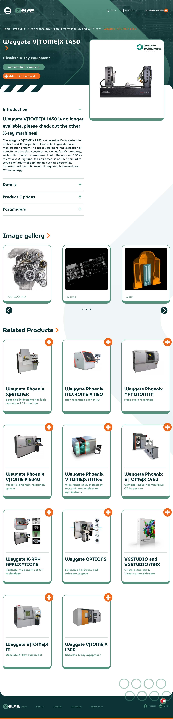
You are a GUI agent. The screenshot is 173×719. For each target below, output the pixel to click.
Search (112, 10)
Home (7, 28)
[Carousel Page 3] (90, 309)
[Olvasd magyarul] (163, 701)
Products (19, 28)
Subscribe (57, 707)
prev (9, 310)
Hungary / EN (131, 10)
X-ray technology (39, 28)
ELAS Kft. (24, 10)
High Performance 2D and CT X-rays (77, 28)
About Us (40, 707)
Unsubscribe (76, 707)
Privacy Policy (97, 707)
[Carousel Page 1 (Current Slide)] (83, 309)
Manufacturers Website (23, 67)
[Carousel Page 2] (86, 309)
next (164, 310)
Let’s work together (155, 10)
